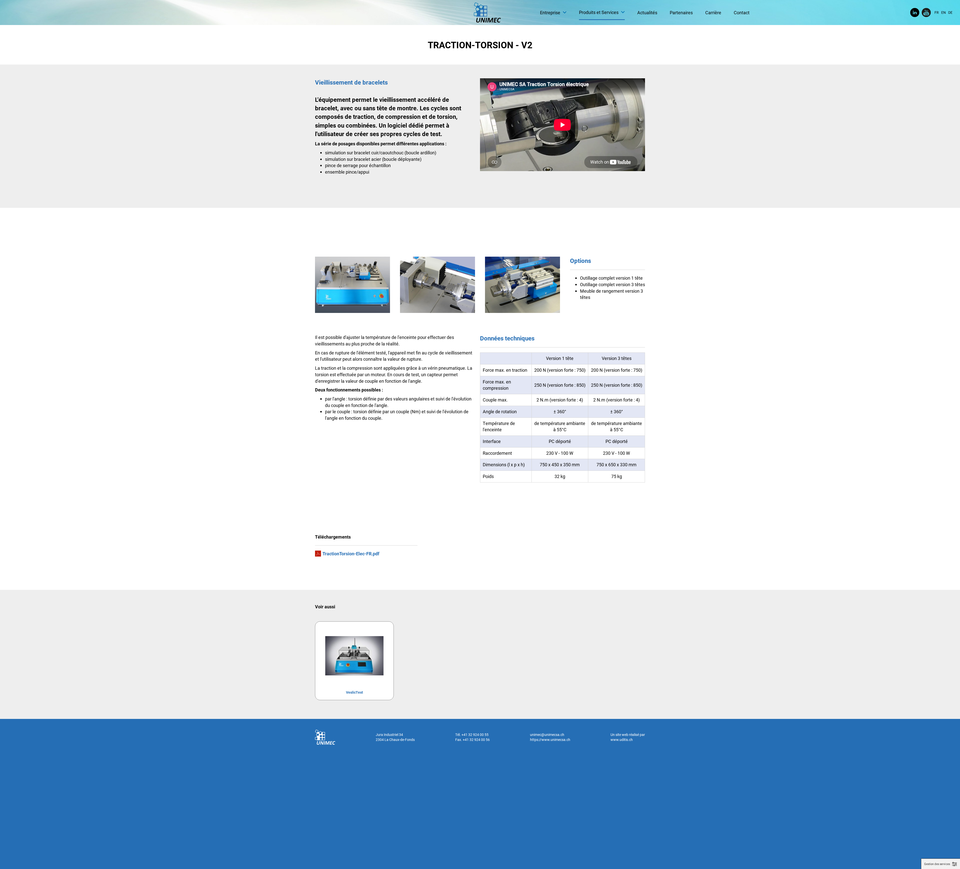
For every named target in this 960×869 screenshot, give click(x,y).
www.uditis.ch (621, 739)
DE (950, 12)
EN (943, 12)
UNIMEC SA (487, 13)
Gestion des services (937, 864)
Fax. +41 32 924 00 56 (472, 739)
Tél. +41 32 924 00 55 (471, 734)
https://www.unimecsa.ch (550, 739)
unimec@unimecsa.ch (547, 734)
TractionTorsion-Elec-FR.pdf (350, 554)
